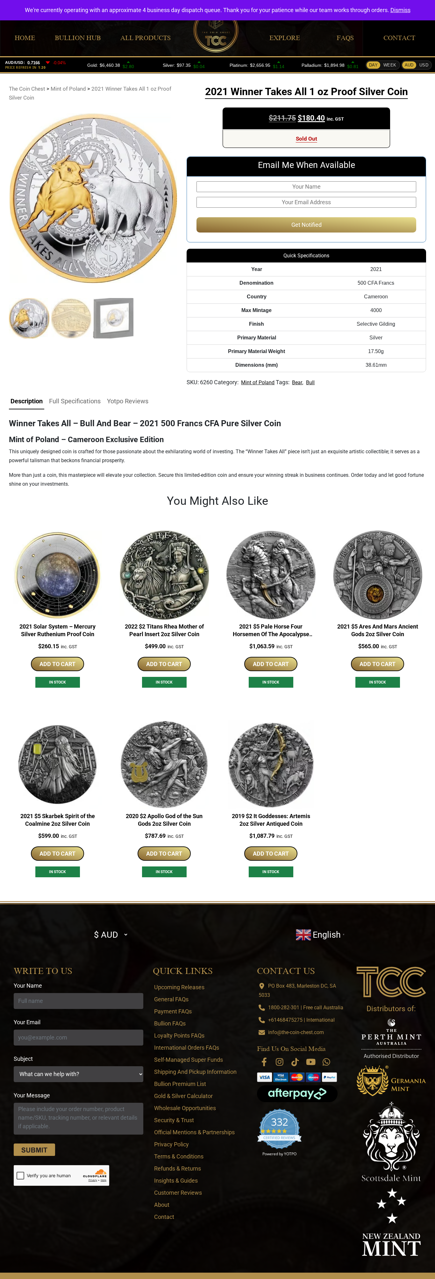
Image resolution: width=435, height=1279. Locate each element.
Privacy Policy (171, 1144)
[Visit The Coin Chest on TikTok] (295, 1062)
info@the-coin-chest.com (296, 1032)
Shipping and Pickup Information (195, 1071)
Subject (23, 1058)
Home (25, 37)
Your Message (32, 1095)
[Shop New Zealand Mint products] (391, 1221)
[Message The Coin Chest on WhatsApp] (326, 1062)
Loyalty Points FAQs (179, 1035)
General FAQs (171, 999)
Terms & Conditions (178, 1156)
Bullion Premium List (180, 1084)
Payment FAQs (173, 1011)
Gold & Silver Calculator (183, 1096)
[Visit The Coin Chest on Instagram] (280, 1062)
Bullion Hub (78, 37)
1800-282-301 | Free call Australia (305, 1007)
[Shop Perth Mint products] (391, 1038)
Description (27, 401)
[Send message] (34, 1149)
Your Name (28, 985)
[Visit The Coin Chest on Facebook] (264, 1062)
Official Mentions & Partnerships (194, 1132)
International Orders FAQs (186, 1047)
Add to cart (57, 664)
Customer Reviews (178, 1192)
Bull (310, 382)
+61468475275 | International (301, 1020)
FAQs (345, 37)
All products (145, 37)
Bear (297, 382)
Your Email (27, 1022)
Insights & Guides (176, 1180)
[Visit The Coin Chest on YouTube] (311, 1062)
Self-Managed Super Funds (188, 1059)
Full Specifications (75, 401)
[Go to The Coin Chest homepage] (391, 982)
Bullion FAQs (170, 1023)
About (161, 1204)
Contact (399, 37)
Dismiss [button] (400, 10)
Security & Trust (174, 1120)
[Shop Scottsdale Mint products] (391, 1141)
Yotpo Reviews (127, 401)
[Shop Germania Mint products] (391, 1081)
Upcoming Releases (179, 987)
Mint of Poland (258, 382)
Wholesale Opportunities (185, 1108)
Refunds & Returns (177, 1168)
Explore (284, 37)
